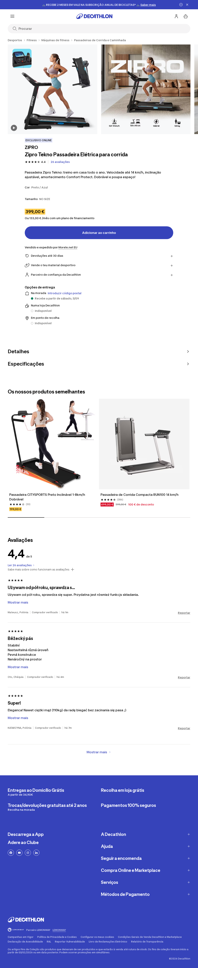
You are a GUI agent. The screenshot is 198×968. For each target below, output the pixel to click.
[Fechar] (187, 5)
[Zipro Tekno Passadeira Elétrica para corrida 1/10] (52, 89)
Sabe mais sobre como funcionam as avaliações (38, 569)
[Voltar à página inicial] (94, 16)
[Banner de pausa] (181, 5)
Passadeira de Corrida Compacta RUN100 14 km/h (139, 495)
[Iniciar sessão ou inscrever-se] (176, 16)
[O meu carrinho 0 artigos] (185, 16)
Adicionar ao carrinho (99, 233)
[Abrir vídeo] (14, 128)
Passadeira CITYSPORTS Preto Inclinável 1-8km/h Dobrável (47, 497)
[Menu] (12, 16)
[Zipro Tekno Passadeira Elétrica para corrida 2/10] (146, 89)
